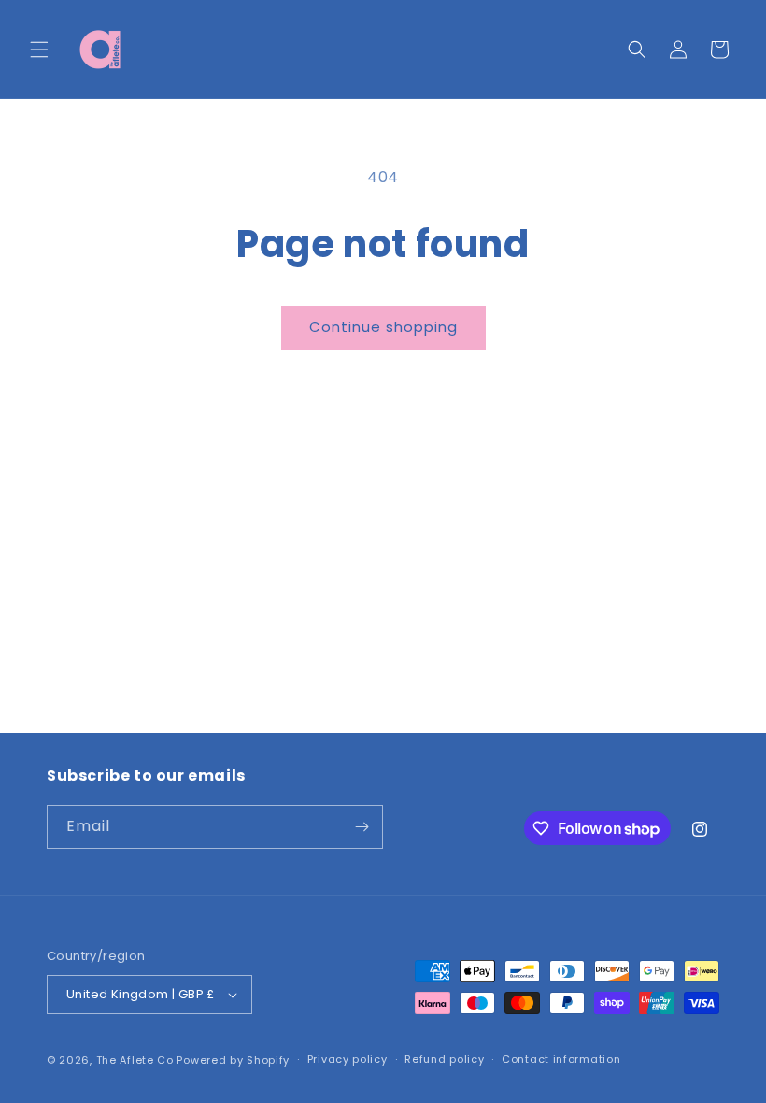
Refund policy (444, 1059)
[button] (39, 49)
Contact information (561, 1059)
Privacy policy (347, 1059)
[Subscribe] (361, 827)
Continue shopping (383, 327)
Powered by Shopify (233, 1060)
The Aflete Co (135, 1060)
